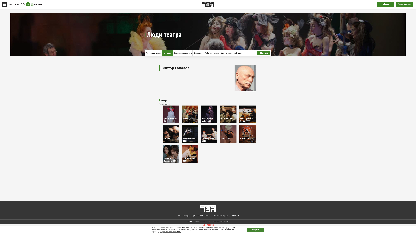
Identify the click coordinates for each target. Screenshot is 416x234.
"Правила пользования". (170, 232)
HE (10, 4)
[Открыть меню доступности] (28, 4)
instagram (24, 4)
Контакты (189, 222)
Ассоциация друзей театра (232, 53)
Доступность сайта (202, 222)
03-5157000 (234, 215)
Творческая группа (153, 53)
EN (15, 4)
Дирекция (198, 53)
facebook (21, 4)
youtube (18, 4)
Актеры (167, 53)
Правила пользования (221, 222)
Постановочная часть (183, 53)
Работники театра (212, 53)
